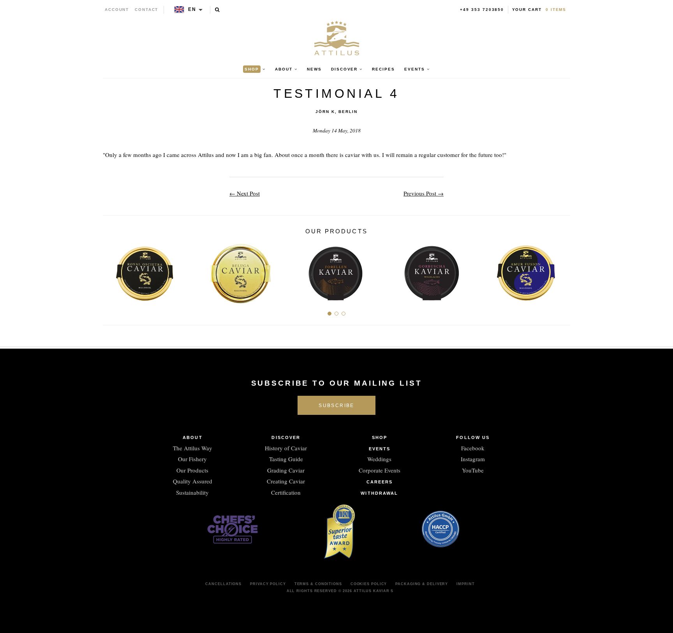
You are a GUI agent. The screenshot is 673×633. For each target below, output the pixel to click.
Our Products (192, 470)
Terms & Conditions (318, 584)
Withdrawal (379, 493)
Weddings (379, 459)
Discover (285, 437)
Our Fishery (192, 459)
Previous (111, 270)
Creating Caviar (286, 481)
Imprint (465, 584)
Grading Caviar (286, 470)
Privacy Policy (268, 584)
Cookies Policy (369, 584)
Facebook (472, 448)
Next (561, 270)
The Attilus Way (192, 448)
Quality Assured (192, 481)
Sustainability (192, 492)
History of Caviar (286, 448)
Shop (379, 437)
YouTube (473, 470)
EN (192, 9)
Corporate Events (379, 470)
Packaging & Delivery (421, 584)
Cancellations (223, 584)
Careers (379, 482)
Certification (286, 492)
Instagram (473, 459)
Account (117, 9)
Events (380, 448)
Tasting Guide (286, 459)
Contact (147, 9)
